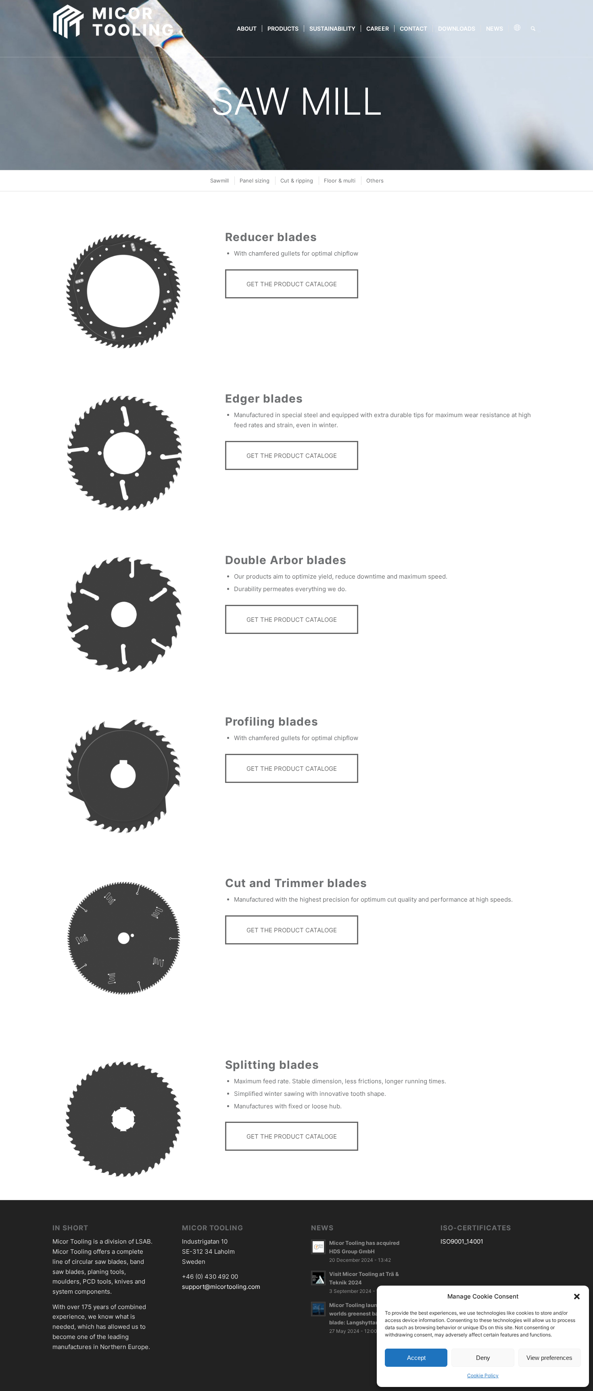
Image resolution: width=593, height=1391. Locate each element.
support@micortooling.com (221, 1286)
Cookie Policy (483, 1375)
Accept (416, 1357)
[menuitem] (247, 28)
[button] (577, 1296)
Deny (483, 1357)
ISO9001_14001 (462, 1241)
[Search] (533, 28)
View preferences (549, 1357)
